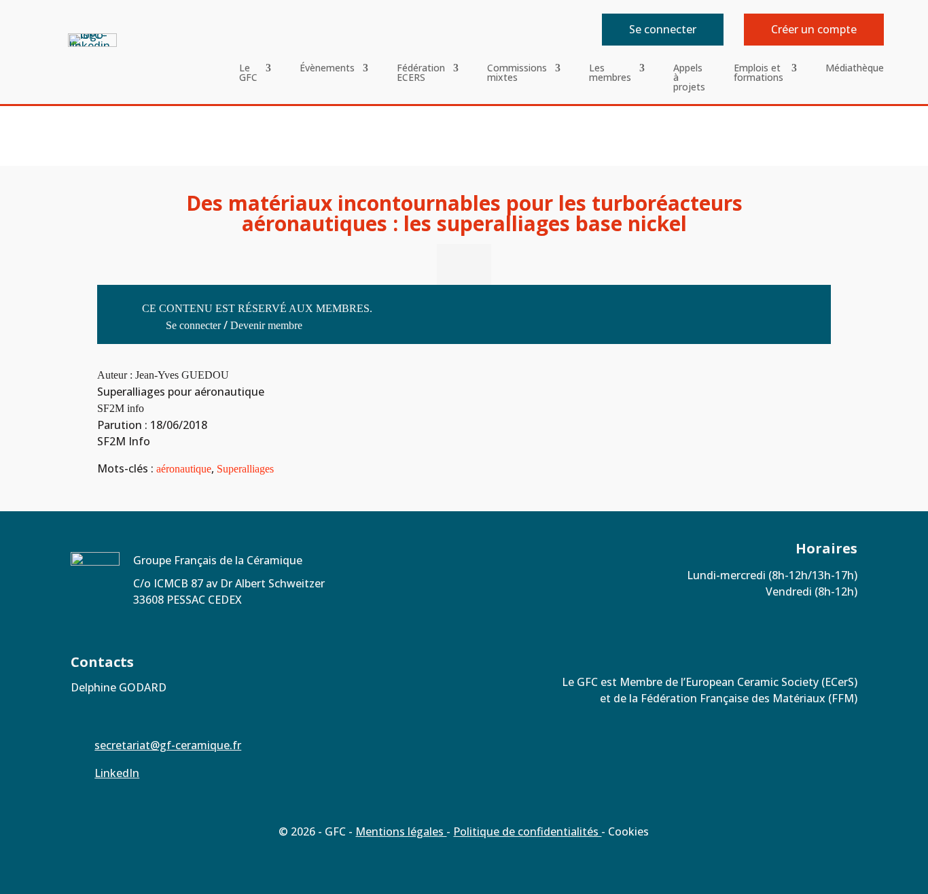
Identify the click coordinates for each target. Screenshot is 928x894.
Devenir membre (266, 325)
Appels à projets (689, 78)
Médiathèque (854, 68)
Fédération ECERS (421, 73)
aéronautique (183, 469)
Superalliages (245, 469)
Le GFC (248, 73)
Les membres (610, 73)
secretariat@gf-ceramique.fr (167, 745)
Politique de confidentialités (527, 831)
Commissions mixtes (517, 73)
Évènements (327, 68)
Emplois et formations (758, 73)
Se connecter (662, 29)
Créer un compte (814, 29)
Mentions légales (400, 831)
